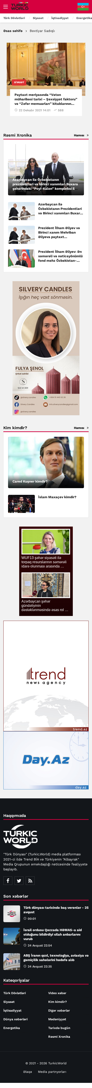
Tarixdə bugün (59, 1028)
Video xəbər (57, 993)
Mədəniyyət (57, 1019)
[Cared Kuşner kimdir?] (46, 462)
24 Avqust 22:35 (40, 966)
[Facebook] (7, 880)
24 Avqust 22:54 (40, 945)
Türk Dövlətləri (14, 993)
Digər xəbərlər (59, 1010)
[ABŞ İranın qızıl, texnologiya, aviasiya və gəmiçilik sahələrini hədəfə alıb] (11, 961)
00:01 (32, 918)
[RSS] (30, 880)
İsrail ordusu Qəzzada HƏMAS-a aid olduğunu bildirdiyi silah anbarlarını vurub (52, 934)
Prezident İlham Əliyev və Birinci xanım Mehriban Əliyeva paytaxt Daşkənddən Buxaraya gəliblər (59, 237)
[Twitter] (19, 880)
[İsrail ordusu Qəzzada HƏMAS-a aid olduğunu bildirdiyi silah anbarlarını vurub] (11, 936)
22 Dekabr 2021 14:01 (34, 110)
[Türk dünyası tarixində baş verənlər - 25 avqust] (11, 913)
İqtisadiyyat (12, 1010)
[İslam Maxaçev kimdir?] (21, 504)
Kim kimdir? (57, 1002)
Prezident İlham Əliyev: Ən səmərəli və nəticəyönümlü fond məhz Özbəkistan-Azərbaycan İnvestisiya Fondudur (60, 261)
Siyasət (19, 82)
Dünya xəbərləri (15, 1019)
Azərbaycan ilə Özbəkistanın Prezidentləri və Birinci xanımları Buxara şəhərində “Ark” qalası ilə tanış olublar (60, 213)
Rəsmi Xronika (59, 1036)
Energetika (11, 1028)
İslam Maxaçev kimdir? (57, 497)
